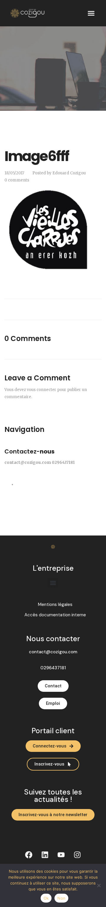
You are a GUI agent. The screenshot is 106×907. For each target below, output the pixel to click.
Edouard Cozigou (69, 173)
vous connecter (41, 389)
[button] (91, 13)
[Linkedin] (45, 854)
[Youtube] (61, 854)
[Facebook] (28, 854)
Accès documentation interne (55, 615)
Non (61, 898)
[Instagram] (77, 854)
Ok (46, 898)
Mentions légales (55, 604)
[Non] (99, 885)
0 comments (16, 180)
